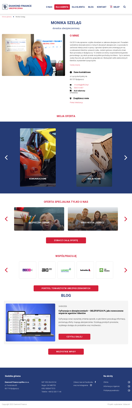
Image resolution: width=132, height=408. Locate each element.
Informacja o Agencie (114, 386)
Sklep (117, 8)
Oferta (105, 382)
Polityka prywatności (111, 390)
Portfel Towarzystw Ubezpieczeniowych (66, 288)
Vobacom (126, 404)
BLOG (91, 7)
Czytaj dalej (78, 337)
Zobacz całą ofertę (66, 240)
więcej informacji (30, 162)
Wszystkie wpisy (66, 351)
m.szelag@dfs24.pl (81, 85)
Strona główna (6, 17)
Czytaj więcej (75, 65)
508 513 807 (78, 88)
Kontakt (101, 7)
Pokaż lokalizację (76, 102)
